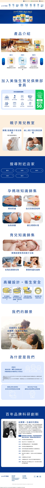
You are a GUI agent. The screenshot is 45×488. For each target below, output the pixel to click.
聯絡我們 (13, 477)
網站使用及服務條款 (15, 479)
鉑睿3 (36, 170)
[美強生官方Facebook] (34, 476)
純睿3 (7, 176)
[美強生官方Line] (40, 476)
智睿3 (22, 170)
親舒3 (22, 176)
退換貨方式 (24, 477)
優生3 (7, 170)
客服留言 (13, 480)
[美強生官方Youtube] (37, 476)
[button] (21, 25)
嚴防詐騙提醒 (24, 478)
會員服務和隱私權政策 (15, 478)
